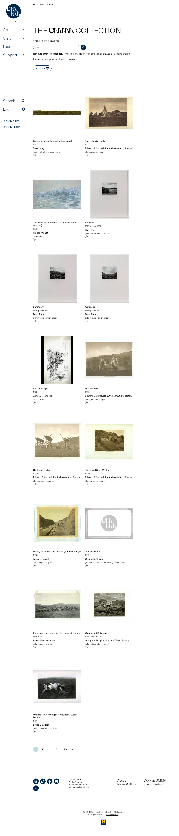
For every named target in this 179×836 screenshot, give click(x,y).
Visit (7, 38)
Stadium (89, 222)
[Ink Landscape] (57, 360)
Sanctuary (38, 307)
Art (5, 29)
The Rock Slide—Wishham (98, 470)
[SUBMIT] (83, 47)
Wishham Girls (92, 388)
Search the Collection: (46, 41)
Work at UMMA (155, 780)
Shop (11, 127)
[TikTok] (43, 781)
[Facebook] (49, 781)
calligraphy (72, 53)
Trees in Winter (93, 551)
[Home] (14, 13)
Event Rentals (153, 784)
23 (55, 749)
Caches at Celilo (41, 470)
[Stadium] (109, 194)
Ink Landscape (40, 388)
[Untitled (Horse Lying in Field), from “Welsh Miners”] (57, 686)
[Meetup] (56, 781)
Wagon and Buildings (96, 633)
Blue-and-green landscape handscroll (52, 141)
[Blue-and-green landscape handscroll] (57, 112)
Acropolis (90, 307)
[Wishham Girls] (109, 360)
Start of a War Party (95, 141)
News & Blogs (127, 784)
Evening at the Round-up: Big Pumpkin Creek (56, 633)
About (121, 780)
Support (10, 55)
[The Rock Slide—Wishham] (109, 441)
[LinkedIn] (36, 788)
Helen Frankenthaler (89, 53)
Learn (8, 46)
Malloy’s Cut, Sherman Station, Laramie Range (57, 551)
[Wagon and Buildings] (109, 605)
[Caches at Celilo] (57, 441)
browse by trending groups (116, 53)
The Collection (46, 5)
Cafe (11, 121)
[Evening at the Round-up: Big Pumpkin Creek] (57, 605)
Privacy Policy (112, 814)
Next (66, 749)
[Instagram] (36, 781)
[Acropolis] (109, 278)
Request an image (42, 59)
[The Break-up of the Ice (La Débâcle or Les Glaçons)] (57, 194)
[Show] (23, 29)
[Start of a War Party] (109, 113)
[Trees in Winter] (109, 523)
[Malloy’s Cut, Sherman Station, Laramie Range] (57, 523)
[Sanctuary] (57, 278)
